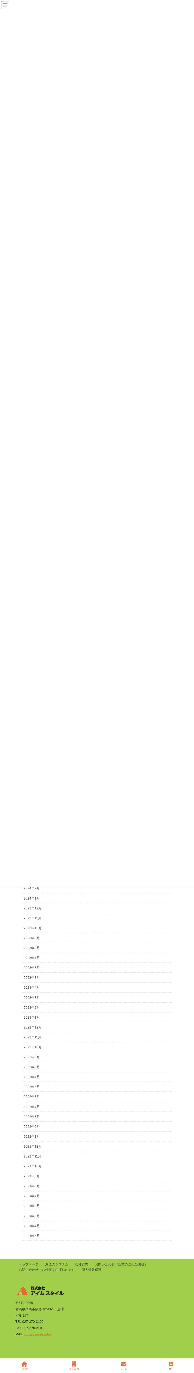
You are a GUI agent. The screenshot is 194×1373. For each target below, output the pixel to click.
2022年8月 (32, 1067)
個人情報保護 (91, 1270)
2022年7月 (32, 1077)
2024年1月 (32, 898)
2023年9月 (32, 938)
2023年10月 (33, 928)
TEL (171, 1369)
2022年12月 (33, 1027)
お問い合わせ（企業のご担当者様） (121, 1264)
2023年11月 (32, 918)
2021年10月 (33, 1166)
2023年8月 (32, 948)
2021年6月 (32, 1206)
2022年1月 (32, 1136)
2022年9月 (32, 1057)
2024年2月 (32, 888)
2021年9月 (32, 1176)
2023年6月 (32, 968)
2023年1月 (32, 1017)
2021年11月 (32, 1156)
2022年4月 (32, 1107)
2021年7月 (32, 1196)
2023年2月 (32, 1007)
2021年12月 (33, 1146)
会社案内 (81, 1264)
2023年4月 (32, 987)
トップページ (29, 1264)
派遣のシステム (56, 1264)
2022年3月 (32, 1117)
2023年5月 (32, 977)
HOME (24, 1369)
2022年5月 (32, 1097)
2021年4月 (32, 1226)
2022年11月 (32, 1037)
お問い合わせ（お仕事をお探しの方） (47, 1270)
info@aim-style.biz (37, 1334)
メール (123, 1369)
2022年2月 (32, 1126)
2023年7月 (32, 958)
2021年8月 (32, 1186)
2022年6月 (32, 1087)
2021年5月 (32, 1216)
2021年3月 (32, 1236)
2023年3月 (32, 998)
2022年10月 (33, 1047)
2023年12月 (33, 908)
